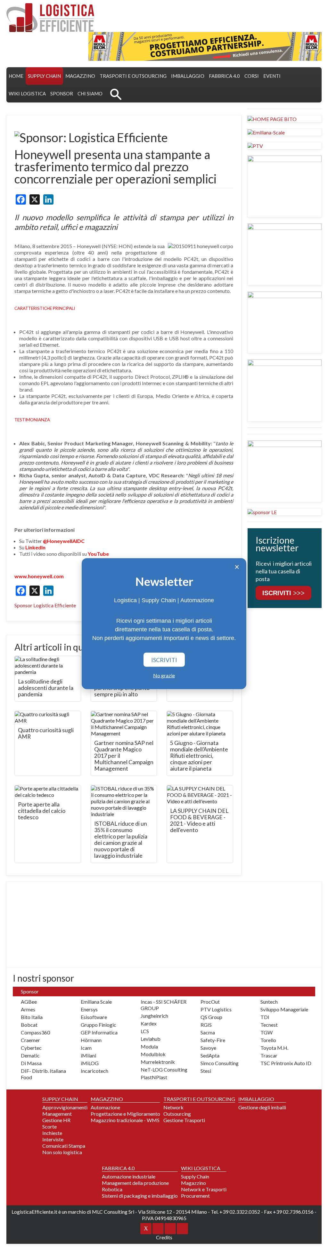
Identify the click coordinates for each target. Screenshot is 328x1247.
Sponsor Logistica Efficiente (45, 605)
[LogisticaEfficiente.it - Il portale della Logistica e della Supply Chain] (50, 17)
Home (16, 76)
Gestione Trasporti (184, 1120)
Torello (268, 1040)
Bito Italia (32, 1017)
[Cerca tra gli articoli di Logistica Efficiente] (116, 93)
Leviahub (150, 1039)
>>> (283, 592)
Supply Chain (195, 1176)
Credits (164, 1237)
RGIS (206, 1025)
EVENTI (272, 76)
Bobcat (29, 1025)
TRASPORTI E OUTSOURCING (133, 76)
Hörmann (91, 1040)
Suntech (269, 1002)
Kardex (149, 1023)
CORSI (251, 76)
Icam (86, 1048)
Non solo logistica (62, 1152)
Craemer (30, 1040)
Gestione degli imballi (262, 1107)
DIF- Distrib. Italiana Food (43, 1074)
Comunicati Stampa (63, 1146)
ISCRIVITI (164, 659)
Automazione (105, 1107)
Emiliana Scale (96, 1002)
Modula (149, 1046)
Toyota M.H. (274, 1048)
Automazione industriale (128, 1176)
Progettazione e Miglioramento (125, 1114)
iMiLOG (90, 1063)
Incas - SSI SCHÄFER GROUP (163, 1005)
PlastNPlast (154, 1077)
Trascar (268, 1055)
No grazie (164, 675)
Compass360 (35, 1032)
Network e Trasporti (203, 1189)
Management (57, 1114)
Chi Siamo (90, 93)
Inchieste (52, 1133)
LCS (145, 1031)
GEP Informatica (99, 1032)
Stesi (206, 1071)
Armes (28, 1009)
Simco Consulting (220, 1063)
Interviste (52, 1139)
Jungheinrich (154, 1016)
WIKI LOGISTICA (27, 93)
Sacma (208, 1032)
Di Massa (31, 1063)
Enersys (89, 1009)
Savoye (208, 1048)
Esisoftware (94, 1017)
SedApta (210, 1055)
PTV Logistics (216, 1009)
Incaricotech (94, 1071)
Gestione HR (56, 1120)
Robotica (112, 1189)
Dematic (30, 1055)
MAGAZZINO (80, 76)
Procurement (195, 1196)
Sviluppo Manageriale (284, 1009)
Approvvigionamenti (64, 1107)
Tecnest (269, 1025)
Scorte (49, 1126)
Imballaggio (187, 76)
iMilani (88, 1055)
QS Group (211, 1017)
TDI (264, 1017)
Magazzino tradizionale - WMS (125, 1120)
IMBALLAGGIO (256, 1099)
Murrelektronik (158, 1062)
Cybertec (31, 1048)
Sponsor (61, 93)
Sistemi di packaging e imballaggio (140, 1196)
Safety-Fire (213, 1040)
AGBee (29, 1002)
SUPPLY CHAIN (44, 76)
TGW (266, 1032)
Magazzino (193, 1183)
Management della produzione (135, 1183)
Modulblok (153, 1054)
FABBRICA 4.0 (224, 76)
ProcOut (210, 1002)
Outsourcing (177, 1114)
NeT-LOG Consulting (164, 1069)
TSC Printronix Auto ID (285, 1063)
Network (173, 1107)
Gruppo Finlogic (98, 1025)
